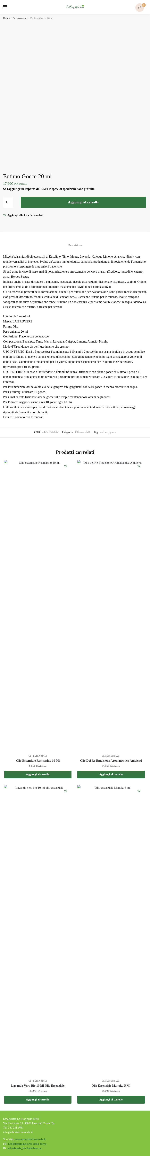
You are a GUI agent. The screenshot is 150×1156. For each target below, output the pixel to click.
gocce (113, 432)
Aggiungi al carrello (83, 202)
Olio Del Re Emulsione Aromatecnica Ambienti (111, 760)
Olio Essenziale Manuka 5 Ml (111, 1085)
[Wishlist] (66, 466)
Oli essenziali (20, 18)
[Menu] (9, 7)
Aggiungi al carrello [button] (37, 774)
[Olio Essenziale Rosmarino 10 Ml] (37, 606)
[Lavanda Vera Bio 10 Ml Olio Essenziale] (37, 931)
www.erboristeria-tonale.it (30, 1139)
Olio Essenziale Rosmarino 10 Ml (38, 760)
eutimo (104, 432)
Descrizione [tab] (75, 245)
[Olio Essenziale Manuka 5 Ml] (111, 931)
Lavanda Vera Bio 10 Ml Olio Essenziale (37, 1085)
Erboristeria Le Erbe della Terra (27, 1143)
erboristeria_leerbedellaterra (24, 1148)
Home (6, 18)
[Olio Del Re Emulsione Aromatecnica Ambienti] (111, 606)
